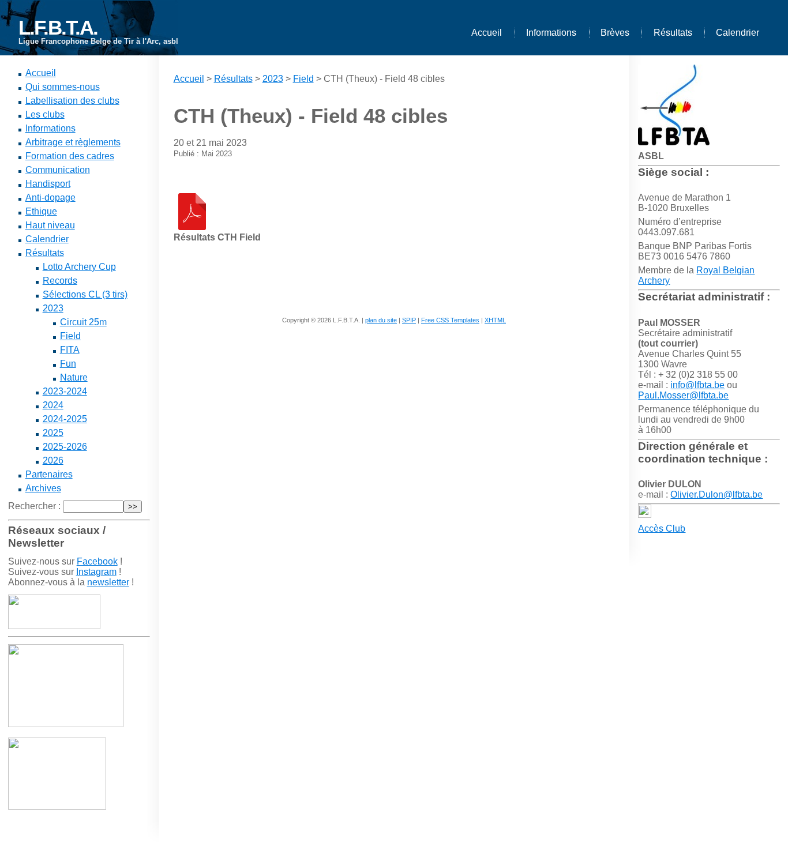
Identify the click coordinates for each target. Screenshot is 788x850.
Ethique (41, 211)
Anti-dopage (50, 197)
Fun (68, 363)
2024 (53, 405)
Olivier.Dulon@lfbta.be (716, 494)
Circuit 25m (83, 322)
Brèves (615, 32)
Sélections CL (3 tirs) (85, 294)
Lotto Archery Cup (79, 267)
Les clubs (45, 114)
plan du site (381, 320)
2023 (53, 308)
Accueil (486, 32)
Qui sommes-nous (62, 87)
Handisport (47, 184)
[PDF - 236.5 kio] (192, 227)
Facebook (97, 561)
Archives (43, 488)
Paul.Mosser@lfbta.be (683, 395)
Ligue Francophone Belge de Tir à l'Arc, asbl (98, 41)
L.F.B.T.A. (57, 27)
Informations (551, 32)
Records (60, 280)
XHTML (495, 320)
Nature (74, 377)
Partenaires (49, 474)
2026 (53, 460)
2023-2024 (65, 391)
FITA (70, 350)
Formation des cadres (69, 156)
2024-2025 (65, 419)
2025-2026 (65, 447)
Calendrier (737, 32)
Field (70, 336)
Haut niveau (50, 225)
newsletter (108, 582)
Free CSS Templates (450, 320)
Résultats (673, 32)
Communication (57, 170)
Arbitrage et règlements (73, 142)
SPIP (409, 320)
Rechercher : (34, 506)
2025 (53, 433)
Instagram (96, 572)
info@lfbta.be (697, 385)
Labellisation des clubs (72, 101)
